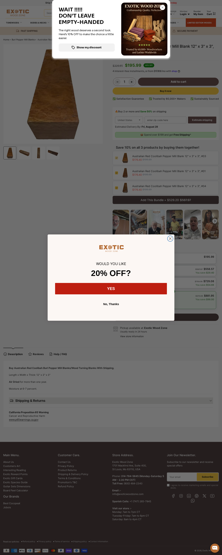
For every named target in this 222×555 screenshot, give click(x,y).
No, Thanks (111, 304)
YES (111, 288)
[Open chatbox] (214, 548)
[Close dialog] (170, 238)
